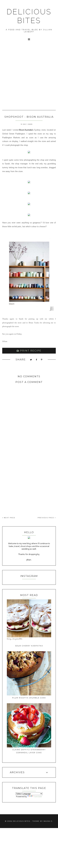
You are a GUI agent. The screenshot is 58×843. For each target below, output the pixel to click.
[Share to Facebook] (36, 360)
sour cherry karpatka (29, 646)
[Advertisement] (29, 79)
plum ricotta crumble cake (29, 698)
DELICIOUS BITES (29, 16)
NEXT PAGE (9, 518)
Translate (37, 796)
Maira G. (48, 821)
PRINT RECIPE (30, 350)
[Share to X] (31, 360)
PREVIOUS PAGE (46, 518)
